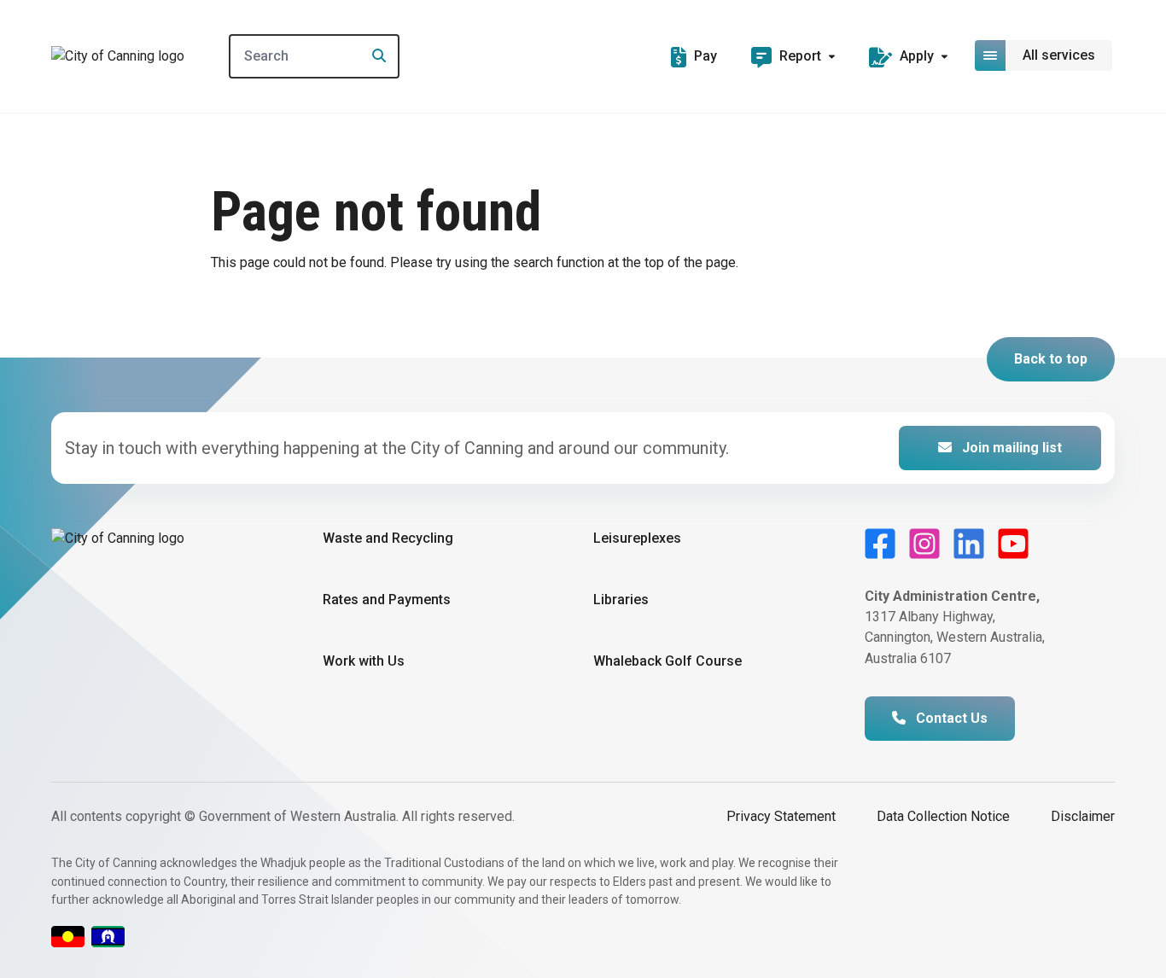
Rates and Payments (387, 599)
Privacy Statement (781, 816)
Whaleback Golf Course (667, 661)
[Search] (374, 56)
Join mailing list (1010, 448)
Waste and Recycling (388, 538)
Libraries (621, 599)
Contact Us (950, 718)
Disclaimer (1083, 816)
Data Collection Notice (943, 816)
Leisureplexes (637, 538)
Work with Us (364, 661)
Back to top (1050, 359)
